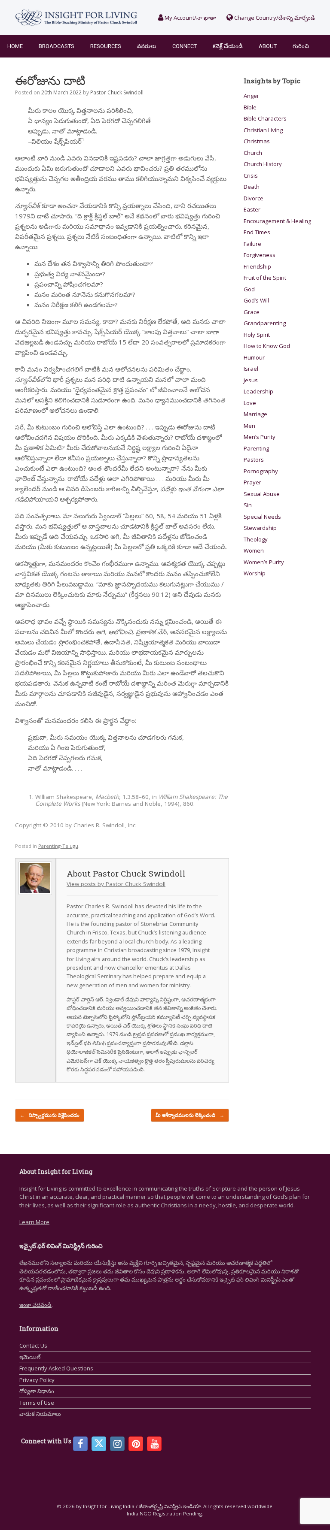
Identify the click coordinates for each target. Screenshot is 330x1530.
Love (250, 403)
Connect (184, 46)
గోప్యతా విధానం (36, 1391)
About (268, 46)
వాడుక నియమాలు (40, 1414)
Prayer (252, 482)
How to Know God (267, 346)
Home (15, 46)
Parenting (256, 448)
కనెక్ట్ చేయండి (228, 46)
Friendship (257, 266)
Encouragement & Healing (277, 221)
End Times (257, 232)
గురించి (301, 46)
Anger (251, 96)
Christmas (257, 141)
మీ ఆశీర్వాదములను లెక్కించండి (190, 1115)
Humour (254, 357)
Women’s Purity (264, 562)
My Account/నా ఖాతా (189, 17)
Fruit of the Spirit (265, 277)
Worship (255, 573)
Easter (252, 209)
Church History (263, 164)
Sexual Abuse (262, 494)
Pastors (254, 459)
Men (249, 425)
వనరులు (146, 46)
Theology (256, 539)
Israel (251, 368)
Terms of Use (36, 1402)
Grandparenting (265, 323)
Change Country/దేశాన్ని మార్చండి (274, 17)
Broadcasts (56, 46)
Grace (252, 312)
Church (253, 153)
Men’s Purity (259, 437)
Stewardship (260, 528)
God (249, 289)
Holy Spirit (257, 335)
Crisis (251, 175)
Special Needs (262, 516)
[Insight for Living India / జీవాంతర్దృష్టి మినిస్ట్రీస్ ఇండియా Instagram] (117, 1443)
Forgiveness (259, 255)
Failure (252, 244)
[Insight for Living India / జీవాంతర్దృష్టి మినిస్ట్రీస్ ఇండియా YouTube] (154, 1443)
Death (252, 186)
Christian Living (263, 130)
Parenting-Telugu (58, 846)
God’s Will (256, 300)
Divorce (253, 198)
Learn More (34, 1222)
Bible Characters (265, 118)
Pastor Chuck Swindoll (117, 92)
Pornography (261, 471)
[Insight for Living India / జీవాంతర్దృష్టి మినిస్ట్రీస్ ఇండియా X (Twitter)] (99, 1443)
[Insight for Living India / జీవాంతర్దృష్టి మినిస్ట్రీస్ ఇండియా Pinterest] (135, 1443)
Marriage (255, 414)
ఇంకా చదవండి (35, 1305)
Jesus (251, 380)
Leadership (258, 391)
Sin (248, 505)
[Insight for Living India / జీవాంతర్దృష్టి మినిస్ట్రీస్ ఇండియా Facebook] (80, 1443)
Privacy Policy (37, 1380)
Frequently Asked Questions (56, 1368)
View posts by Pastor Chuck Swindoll (116, 884)
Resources (105, 46)
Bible (250, 107)
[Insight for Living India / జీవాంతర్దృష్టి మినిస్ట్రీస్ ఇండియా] (76, 17)
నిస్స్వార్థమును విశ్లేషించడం (49, 1115)
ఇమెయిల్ (29, 1357)
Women (254, 550)
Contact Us (33, 1345)
